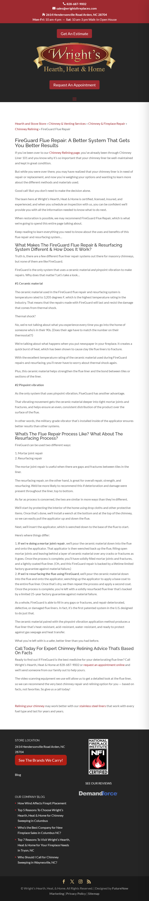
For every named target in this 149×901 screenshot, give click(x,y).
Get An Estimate (74, 33)
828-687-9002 (76, 4)
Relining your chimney (29, 706)
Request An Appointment (74, 84)
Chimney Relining (26, 129)
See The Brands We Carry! (41, 760)
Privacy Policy (76, 893)
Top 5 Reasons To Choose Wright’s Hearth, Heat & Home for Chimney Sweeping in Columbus (40, 815)
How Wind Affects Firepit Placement (42, 803)
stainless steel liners (92, 706)
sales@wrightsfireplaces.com (76, 8)
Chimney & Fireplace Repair (106, 123)
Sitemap (93, 893)
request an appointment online (104, 665)
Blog (18, 774)
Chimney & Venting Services (67, 123)
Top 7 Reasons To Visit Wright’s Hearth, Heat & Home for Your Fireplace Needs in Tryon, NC (44, 845)
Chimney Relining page (64, 152)
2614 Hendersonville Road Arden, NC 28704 (76, 14)
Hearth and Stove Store (30, 123)
